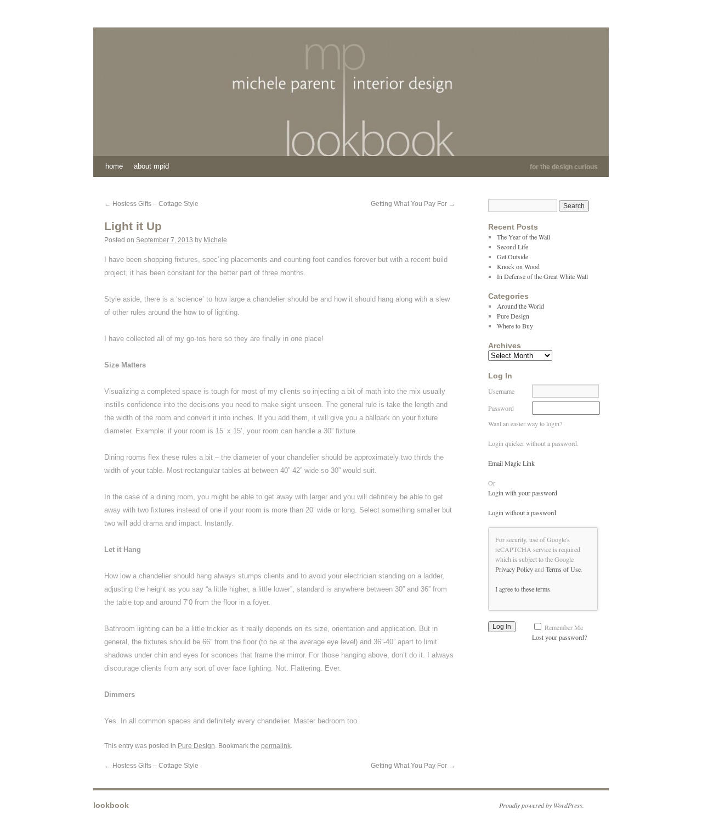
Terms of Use (563, 569)
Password (501, 408)
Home (114, 166)
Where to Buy (515, 325)
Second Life (512, 246)
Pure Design (196, 746)
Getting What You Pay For (413, 204)
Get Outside (512, 256)
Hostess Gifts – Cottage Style (151, 204)
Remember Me (564, 627)
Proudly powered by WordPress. (541, 805)
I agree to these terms (522, 588)
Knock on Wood (518, 266)
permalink (276, 746)
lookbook (111, 805)
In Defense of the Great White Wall (542, 276)
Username (501, 391)
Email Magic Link (511, 463)
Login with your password (522, 492)
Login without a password (522, 512)
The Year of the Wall (523, 236)
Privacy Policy (514, 569)
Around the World (520, 306)
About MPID (151, 166)
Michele (215, 240)
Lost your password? (559, 637)
